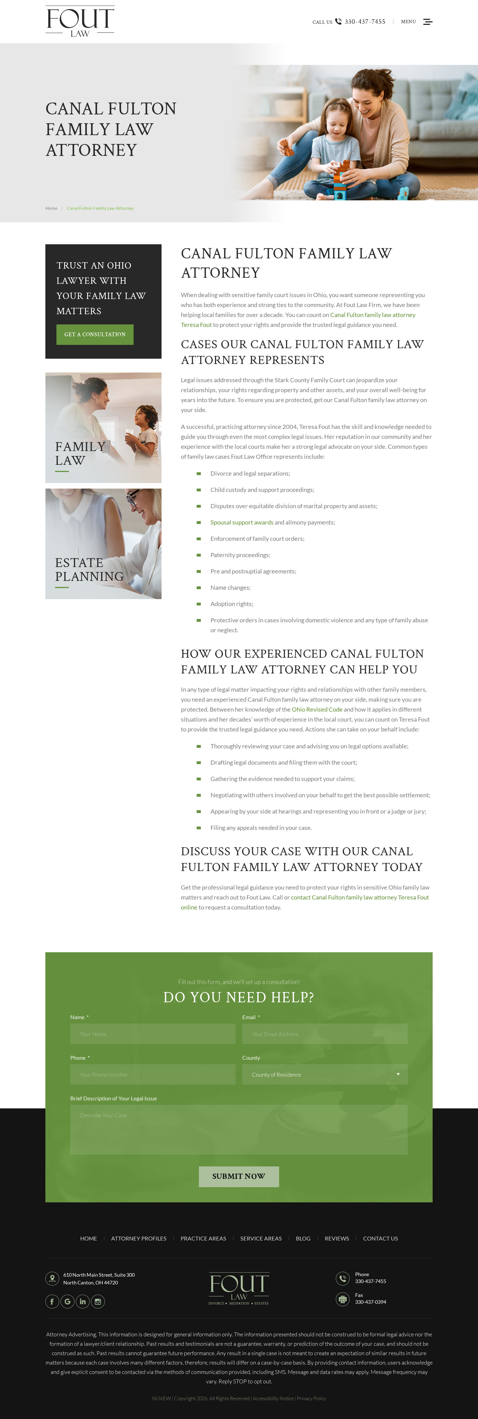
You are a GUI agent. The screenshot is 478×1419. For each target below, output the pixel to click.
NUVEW (161, 1398)
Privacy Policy (311, 1398)
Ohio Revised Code (317, 709)
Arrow (103, 428)
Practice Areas (203, 1238)
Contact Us (380, 1238)
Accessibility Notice (273, 1398)
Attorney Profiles (139, 1238)
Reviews (337, 1238)
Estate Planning (89, 571)
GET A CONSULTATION (95, 334)
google (67, 1301)
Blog (303, 1238)
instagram (98, 1301)
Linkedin (83, 1301)
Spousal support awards (242, 522)
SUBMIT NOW (239, 1176)
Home (88, 1238)
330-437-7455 (365, 21)
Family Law (80, 455)
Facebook (52, 1301)
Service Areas (261, 1238)
